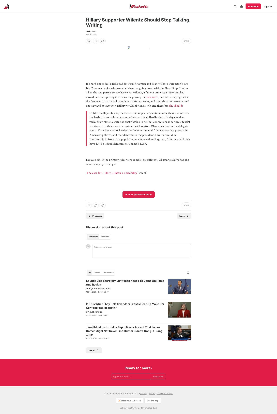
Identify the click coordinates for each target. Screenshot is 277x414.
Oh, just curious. (94, 311)
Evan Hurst (103, 292)
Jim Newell (91, 31)
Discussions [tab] (108, 272)
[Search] (235, 6)
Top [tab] (89, 272)
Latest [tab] (97, 272)
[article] (138, 288)
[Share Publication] (241, 6)
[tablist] (98, 237)
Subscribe (253, 6)
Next (182, 215)
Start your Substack (131, 400)
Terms (152, 393)
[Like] (89, 41)
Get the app (153, 400)
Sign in (268, 6)
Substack (124, 408)
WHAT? (89, 335)
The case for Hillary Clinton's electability (112, 173)
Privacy (143, 393)
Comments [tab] (93, 236)
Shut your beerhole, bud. (98, 288)
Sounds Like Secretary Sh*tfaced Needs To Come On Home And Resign (125, 282)
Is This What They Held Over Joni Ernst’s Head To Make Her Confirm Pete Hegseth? (125, 305)
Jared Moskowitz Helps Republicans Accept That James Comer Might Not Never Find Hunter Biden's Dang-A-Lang (124, 329)
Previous (97, 215)
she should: (176, 106)
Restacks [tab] (105, 236)
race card (151, 97)
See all (91, 350)
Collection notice (165, 393)
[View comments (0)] (96, 41)
